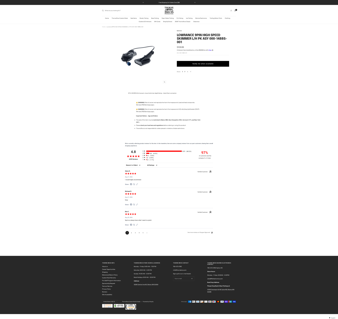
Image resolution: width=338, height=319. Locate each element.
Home (107, 18)
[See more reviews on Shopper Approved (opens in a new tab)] (137, 184)
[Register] (192, 278)
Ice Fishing (189, 18)
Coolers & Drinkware (145, 21)
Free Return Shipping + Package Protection (169, 2)
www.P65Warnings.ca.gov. (146, 105)
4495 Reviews (135, 159)
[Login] (231, 10)
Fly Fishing (180, 18)
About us (105, 266)
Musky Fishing (144, 18)
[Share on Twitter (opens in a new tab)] (134, 184)
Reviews (104, 292)
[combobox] (332, 318)
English (333, 318)
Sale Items (134, 18)
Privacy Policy (106, 289)
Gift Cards (157, 21)
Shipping (105, 272)
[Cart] (235, 10)
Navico (179, 30)
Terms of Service (107, 286)
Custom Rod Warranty (109, 278)
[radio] (169, 151)
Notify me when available (203, 64)
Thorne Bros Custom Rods (120, 18)
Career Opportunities (108, 269)
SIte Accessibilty (107, 294)
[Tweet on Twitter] (187, 71)
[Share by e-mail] (190, 71)
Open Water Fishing (168, 18)
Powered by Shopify (148, 301)
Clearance (196, 21)
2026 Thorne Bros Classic (182, 21)
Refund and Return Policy (110, 275)
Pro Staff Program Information (111, 280)
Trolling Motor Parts (216, 18)
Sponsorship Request (108, 283)
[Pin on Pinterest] (184, 71)
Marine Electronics (201, 18)
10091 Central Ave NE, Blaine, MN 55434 (146, 284)
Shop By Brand (167, 21)
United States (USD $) (109, 301)
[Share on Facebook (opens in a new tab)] (131, 184)
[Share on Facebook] (182, 71)
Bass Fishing (155, 18)
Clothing (227, 18)
